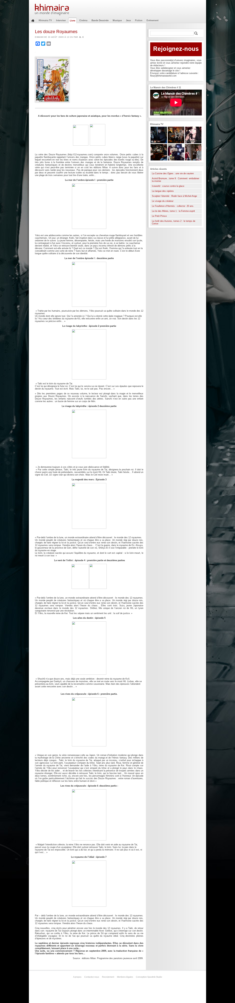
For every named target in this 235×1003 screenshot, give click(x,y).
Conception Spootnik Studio (149, 977)
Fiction (138, 20)
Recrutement (108, 977)
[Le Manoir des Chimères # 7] (176, 142)
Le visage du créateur (162, 201)
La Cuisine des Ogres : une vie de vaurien (173, 173)
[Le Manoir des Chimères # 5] (159, 142)
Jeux (128, 20)
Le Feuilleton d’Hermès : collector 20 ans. (173, 206)
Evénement (152, 20)
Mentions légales (125, 977)
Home (33, 20)
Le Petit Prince (159, 216)
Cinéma (83, 20)
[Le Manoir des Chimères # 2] (193, 159)
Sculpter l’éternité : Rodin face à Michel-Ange (174, 196)
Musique (117, 20)
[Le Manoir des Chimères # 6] (159, 159)
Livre (72, 20)
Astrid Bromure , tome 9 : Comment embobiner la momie (175, 179)
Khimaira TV (45, 20)
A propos (77, 977)
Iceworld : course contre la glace (168, 186)
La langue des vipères (163, 191)
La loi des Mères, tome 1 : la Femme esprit (173, 211)
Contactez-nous (91, 977)
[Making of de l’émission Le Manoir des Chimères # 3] (176, 159)
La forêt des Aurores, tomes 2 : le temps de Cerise (173, 222)
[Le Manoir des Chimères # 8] (193, 142)
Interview (61, 20)
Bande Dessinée (100, 20)
